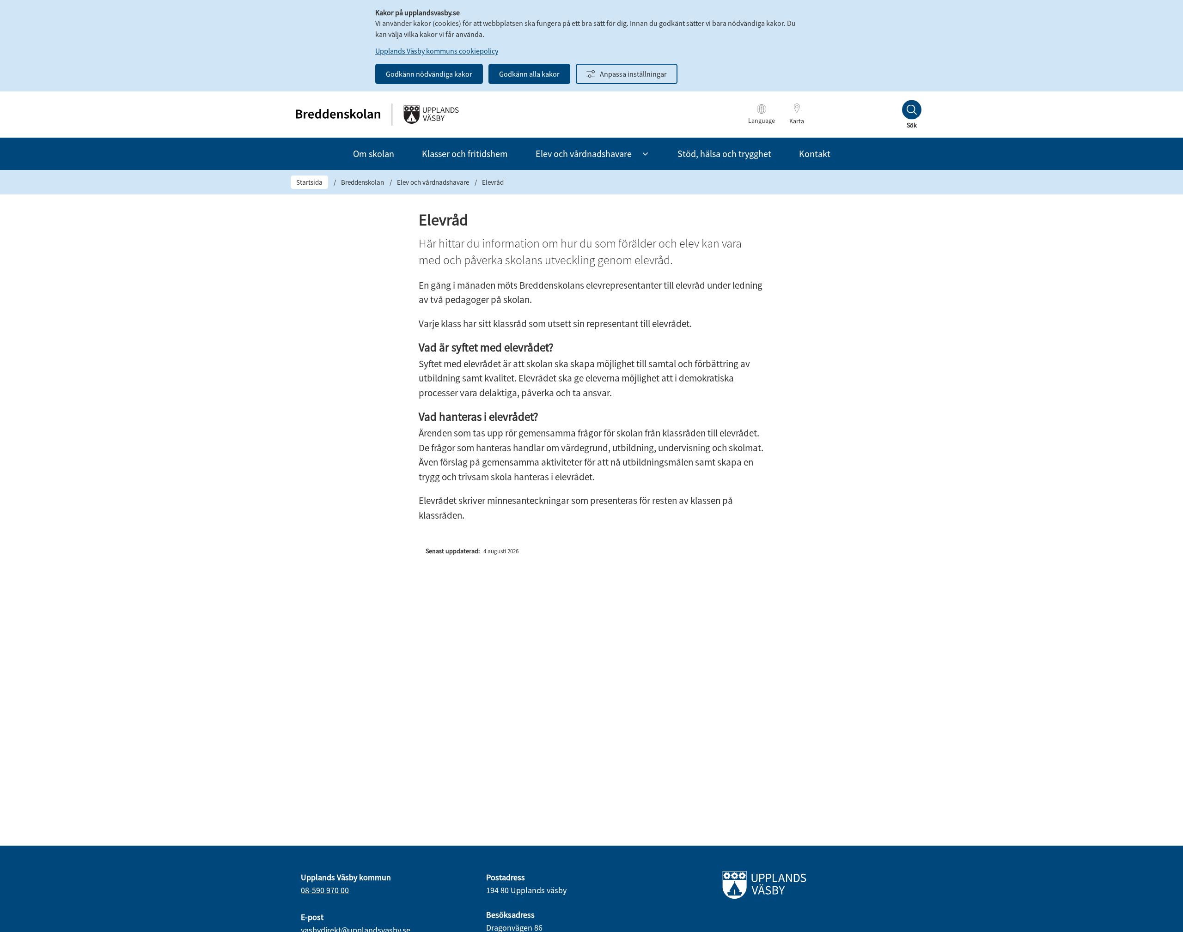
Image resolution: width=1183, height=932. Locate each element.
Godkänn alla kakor (529, 74)
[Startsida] (376, 114)
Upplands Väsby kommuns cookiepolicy (436, 50)
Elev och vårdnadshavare (433, 182)
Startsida (309, 182)
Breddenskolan (362, 182)
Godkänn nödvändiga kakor (429, 74)
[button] (645, 154)
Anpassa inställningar (633, 74)
